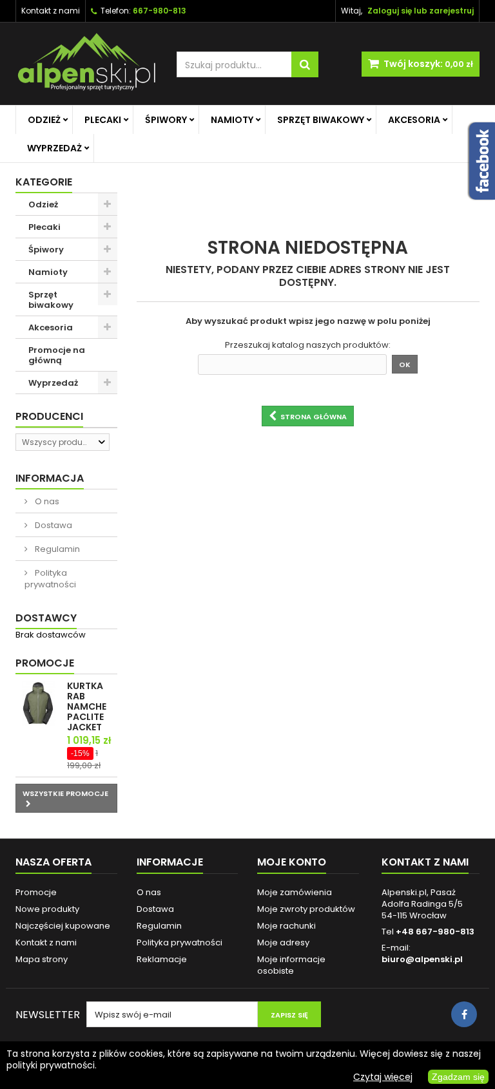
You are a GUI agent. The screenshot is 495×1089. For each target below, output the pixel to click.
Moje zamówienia (294, 892)
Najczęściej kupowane (62, 926)
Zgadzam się (458, 1077)
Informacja (49, 478)
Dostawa (52, 525)
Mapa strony (41, 959)
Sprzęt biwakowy (320, 119)
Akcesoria (414, 119)
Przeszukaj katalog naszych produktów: (308, 345)
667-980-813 (159, 10)
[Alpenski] (86, 63)
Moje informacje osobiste (291, 965)
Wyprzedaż (54, 148)
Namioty (232, 119)
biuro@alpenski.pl (422, 959)
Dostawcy (46, 618)
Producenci (49, 416)
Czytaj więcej (382, 1076)
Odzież (44, 119)
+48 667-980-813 (435, 931)
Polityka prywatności (50, 579)
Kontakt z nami (50, 10)
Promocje (44, 663)
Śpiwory (166, 119)
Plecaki (102, 119)
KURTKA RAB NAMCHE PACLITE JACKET (86, 706)
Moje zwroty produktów (306, 909)
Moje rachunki (286, 926)
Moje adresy (283, 942)
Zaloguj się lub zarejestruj (420, 10)
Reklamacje (162, 959)
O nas (46, 501)
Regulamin (56, 549)
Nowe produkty (47, 909)
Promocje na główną (56, 355)
